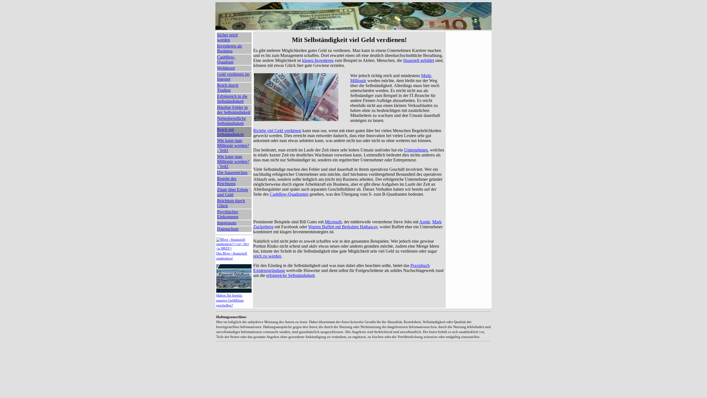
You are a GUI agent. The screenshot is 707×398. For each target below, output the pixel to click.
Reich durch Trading (227, 88)
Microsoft (333, 221)
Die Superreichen (232, 172)
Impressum (226, 223)
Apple (424, 221)
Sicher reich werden (227, 37)
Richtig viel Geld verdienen (277, 130)
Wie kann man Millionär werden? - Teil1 (233, 145)
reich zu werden (267, 256)
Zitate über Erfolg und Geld (232, 192)
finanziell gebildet (418, 60)
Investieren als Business (229, 48)
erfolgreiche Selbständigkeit (290, 275)
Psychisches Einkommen (227, 214)
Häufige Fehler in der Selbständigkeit (233, 110)
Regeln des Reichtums (226, 181)
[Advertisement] (349, 205)
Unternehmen (416, 150)
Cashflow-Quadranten (289, 194)
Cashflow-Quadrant (226, 59)
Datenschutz (228, 229)
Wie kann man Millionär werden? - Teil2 (233, 161)
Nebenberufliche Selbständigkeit (231, 121)
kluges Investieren (318, 60)
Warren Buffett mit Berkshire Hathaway (343, 226)
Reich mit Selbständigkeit (230, 132)
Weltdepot (226, 68)
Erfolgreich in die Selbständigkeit (232, 99)
